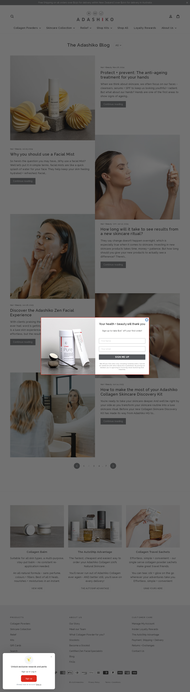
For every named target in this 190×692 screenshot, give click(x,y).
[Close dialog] (146, 319)
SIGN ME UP (122, 357)
